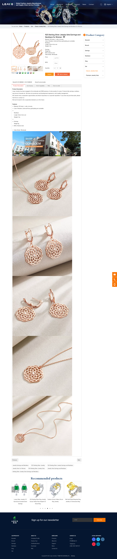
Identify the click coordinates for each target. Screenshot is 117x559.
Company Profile (35, 538)
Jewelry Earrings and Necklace (20, 465)
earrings (72, 91)
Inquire (49, 74)
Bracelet (87, 40)
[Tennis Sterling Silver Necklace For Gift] (73, 489)
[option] (20, 492)
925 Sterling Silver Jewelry (38, 465)
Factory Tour (34, 541)
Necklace (87, 56)
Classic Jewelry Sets (92, 71)
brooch (17, 93)
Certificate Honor (35, 543)
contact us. (22, 97)
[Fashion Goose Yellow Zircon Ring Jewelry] (20, 489)
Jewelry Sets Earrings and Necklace (57, 468)
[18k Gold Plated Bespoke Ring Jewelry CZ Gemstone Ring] (38, 489)
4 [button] (48, 508)
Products (60, 4)
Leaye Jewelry (16, 91)
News (84, 4)
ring (13, 93)
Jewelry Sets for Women (19, 468)
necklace (76, 91)
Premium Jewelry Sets (92, 75)
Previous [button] (13, 489)
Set (86, 66)
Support (77, 4)
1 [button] (40, 508)
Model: (14, 82)
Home (52, 4)
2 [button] (43, 508)
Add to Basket (63, 74)
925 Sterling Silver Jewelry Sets (36, 468)
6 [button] (52, 508)
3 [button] (45, 508)
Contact (91, 4)
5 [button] (50, 508)
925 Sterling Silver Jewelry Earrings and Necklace (60, 465)
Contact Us (54, 548)
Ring (86, 61)
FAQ (49, 86)
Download (33, 546)
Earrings (87, 50)
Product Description (18, 86)
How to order (56, 86)
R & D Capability (40, 86)
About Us (69, 4)
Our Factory (30, 86)
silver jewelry (53, 91)
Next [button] (80, 489)
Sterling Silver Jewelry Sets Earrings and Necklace (25, 471)
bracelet (21, 93)
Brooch (87, 45)
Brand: (36, 82)
